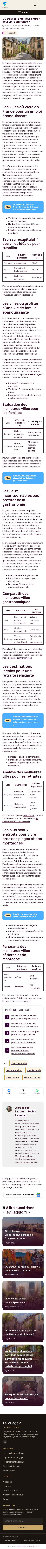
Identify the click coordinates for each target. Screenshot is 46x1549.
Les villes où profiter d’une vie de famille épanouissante (24, 1025)
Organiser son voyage (13, 1457)
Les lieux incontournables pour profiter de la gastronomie (25, 1033)
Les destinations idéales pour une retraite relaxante (23, 1041)
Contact (6, 1499)
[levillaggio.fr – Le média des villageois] (4, 5)
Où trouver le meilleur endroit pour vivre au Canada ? (22, 1268)
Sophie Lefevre (25, 1113)
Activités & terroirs (11, 1466)
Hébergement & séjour (13, 1462)
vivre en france (32, 1077)
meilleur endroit (14, 1070)
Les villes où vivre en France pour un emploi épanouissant (24, 1017)
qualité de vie (34, 1070)
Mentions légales (11, 1540)
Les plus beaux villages (13, 1453)
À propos (7, 1482)
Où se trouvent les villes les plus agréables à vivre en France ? (19, 1234)
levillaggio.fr (10, 33)
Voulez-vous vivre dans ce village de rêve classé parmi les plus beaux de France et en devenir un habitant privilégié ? (19, 1359)
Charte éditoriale (10, 1490)
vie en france (12, 1077)
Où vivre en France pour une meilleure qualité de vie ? (21, 1332)
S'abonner (23, 1527)
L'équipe (7, 1486)
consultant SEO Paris (21, 1546)
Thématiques (9, 1470)
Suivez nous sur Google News (20, 1194)
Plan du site (35, 1540)
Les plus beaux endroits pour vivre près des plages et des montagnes (23, 1050)
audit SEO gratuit (34, 1546)
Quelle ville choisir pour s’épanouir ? (16, 1300)
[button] (35, 5)
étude (19, 292)
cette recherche (9, 463)
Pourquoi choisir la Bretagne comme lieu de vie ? (21, 1396)
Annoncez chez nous (13, 1494)
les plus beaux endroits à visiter (16, 1001)
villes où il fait (28, 815)
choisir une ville (19, 1063)
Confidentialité (24, 1540)
